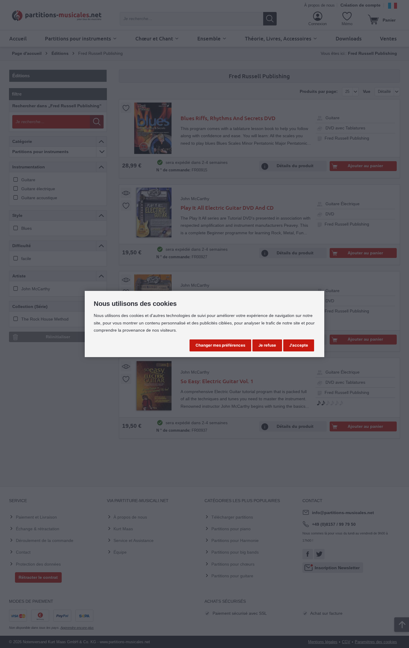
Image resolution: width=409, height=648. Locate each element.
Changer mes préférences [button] (220, 345)
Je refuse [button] (267, 345)
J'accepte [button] (298, 345)
